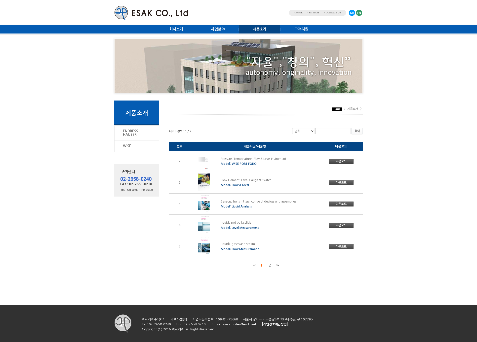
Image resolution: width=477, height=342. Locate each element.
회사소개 (176, 29)
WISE (127, 146)
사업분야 (218, 29)
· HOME (298, 12)
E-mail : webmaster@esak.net (233, 324)
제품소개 (260, 29)
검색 (357, 131)
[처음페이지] (254, 265)
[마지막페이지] (277, 265)
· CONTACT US (332, 12)
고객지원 (301, 29)
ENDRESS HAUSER (130, 132)
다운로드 (341, 161)
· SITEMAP (313, 12)
